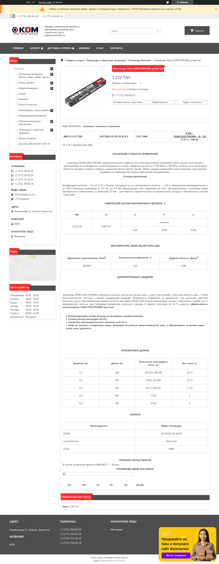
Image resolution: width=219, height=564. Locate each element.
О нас (100, 48)
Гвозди (22, 93)
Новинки (84, 48)
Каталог (35, 48)
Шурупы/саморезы (28, 88)
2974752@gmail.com (24, 194)
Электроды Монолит (139, 60)
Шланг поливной (27, 138)
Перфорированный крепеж (32, 115)
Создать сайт (45, 2)
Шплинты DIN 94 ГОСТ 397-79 (34, 144)
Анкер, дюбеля (26, 82)
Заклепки (23, 99)
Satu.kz (124, 557)
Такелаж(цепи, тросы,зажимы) (34, 110)
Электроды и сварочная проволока (106, 60)
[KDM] (24, 31)
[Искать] (158, 31)
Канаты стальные (28, 104)
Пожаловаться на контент (112, 561)
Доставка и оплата (59, 48)
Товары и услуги (75, 60)
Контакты (116, 48)
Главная (18, 48)
